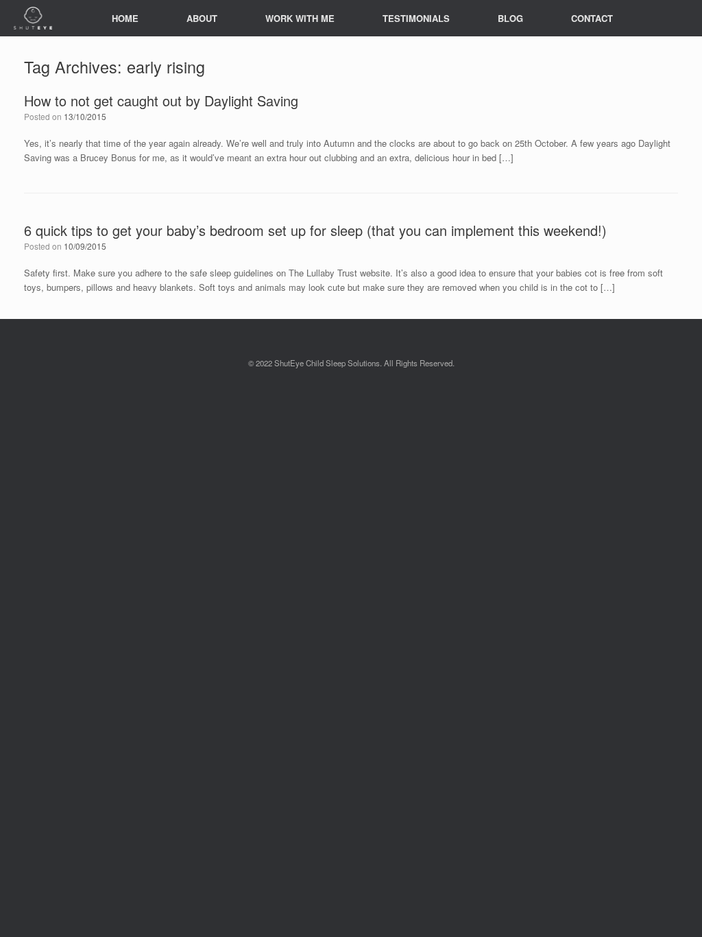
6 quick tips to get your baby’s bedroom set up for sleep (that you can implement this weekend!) (315, 230)
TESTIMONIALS (416, 18)
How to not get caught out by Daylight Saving (161, 100)
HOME (125, 18)
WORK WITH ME (300, 18)
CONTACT (592, 18)
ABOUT (201, 18)
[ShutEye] (33, 18)
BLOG (510, 18)
